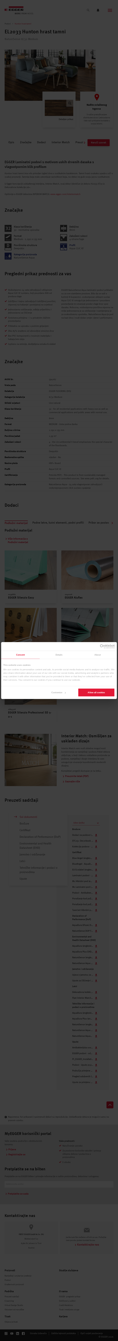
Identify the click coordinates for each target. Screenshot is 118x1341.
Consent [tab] (20, 654)
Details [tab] (59, 654)
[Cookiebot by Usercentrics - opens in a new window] (102, 646)
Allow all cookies (96, 692)
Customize (56, 692)
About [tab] (97, 654)
